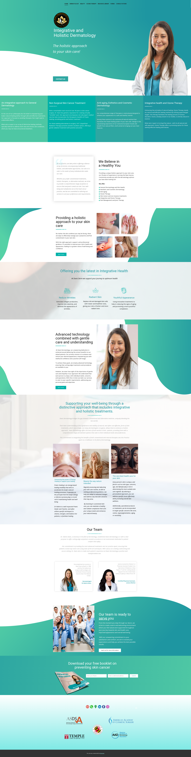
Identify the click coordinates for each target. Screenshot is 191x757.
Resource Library (103, 4)
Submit (134, 676)
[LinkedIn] (99, 706)
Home (66, 4)
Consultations (121, 4)
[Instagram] (107, 706)
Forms (112, 4)
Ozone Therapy (91, 4)
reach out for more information (110, 650)
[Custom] (95, 706)
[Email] (87, 706)
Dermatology (74, 4)
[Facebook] (103, 706)
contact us (60, 79)
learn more (61, 254)
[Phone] (91, 706)
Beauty (82, 4)
